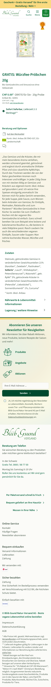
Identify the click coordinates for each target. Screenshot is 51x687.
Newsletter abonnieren (14, 535)
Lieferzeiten (8, 555)
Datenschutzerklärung (13, 627)
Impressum (8, 622)
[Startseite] (11, 13)
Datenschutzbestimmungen (20, 417)
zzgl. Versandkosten (17, 103)
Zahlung (6, 558)
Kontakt (6, 528)
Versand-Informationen (14, 551)
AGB (4, 631)
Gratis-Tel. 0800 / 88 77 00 (15, 464)
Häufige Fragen (10, 531)
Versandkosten (9, 639)
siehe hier (6, 652)
